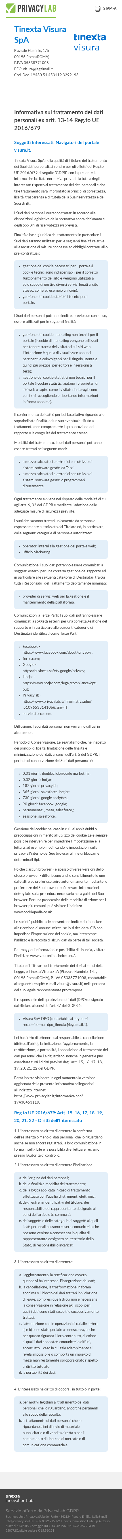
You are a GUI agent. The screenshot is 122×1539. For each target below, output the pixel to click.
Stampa (109, 8)
